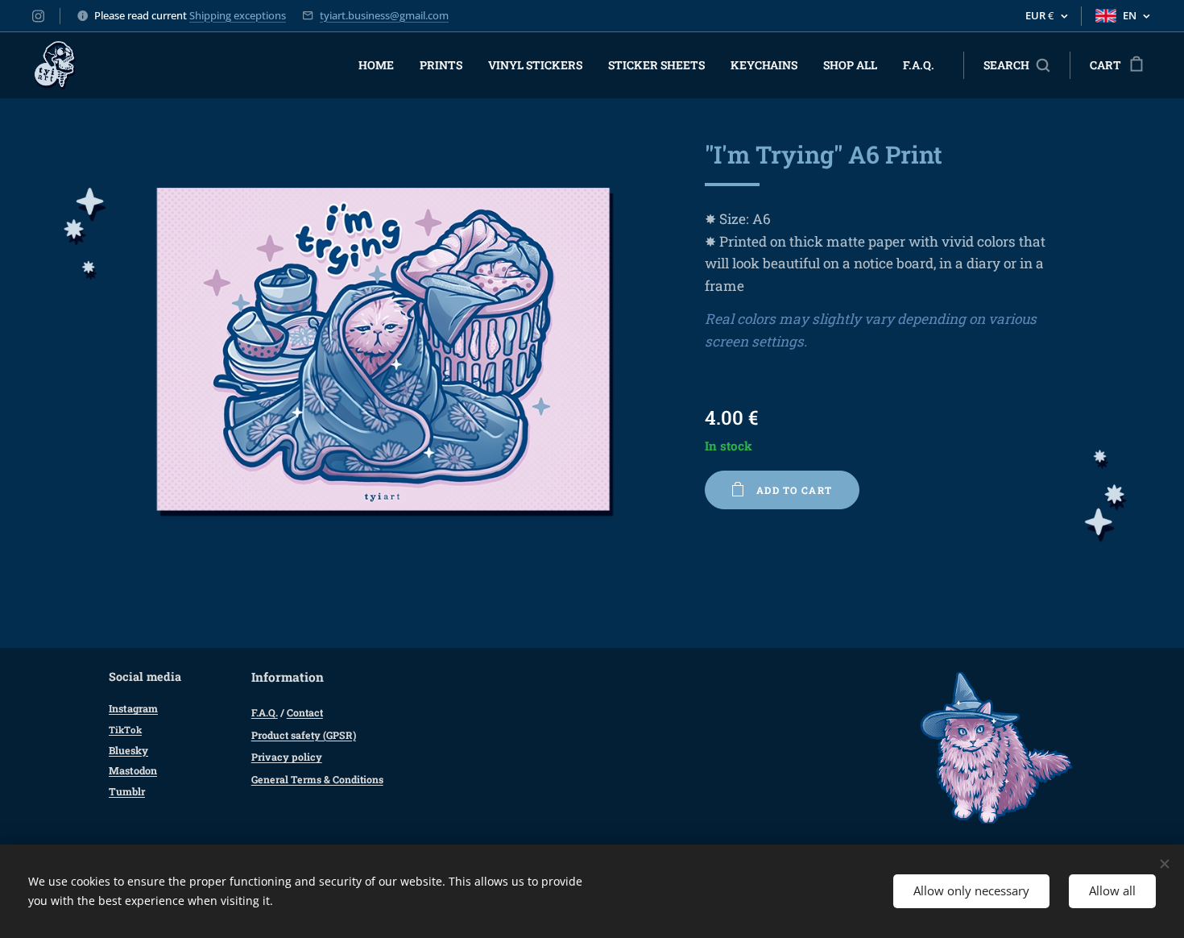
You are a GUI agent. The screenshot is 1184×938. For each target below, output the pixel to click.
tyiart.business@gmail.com (384, 15)
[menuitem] (380, 65)
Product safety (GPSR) (303, 734)
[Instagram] (38, 16)
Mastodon (133, 770)
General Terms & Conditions (317, 779)
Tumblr (127, 791)
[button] (1016, 65)
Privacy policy (286, 756)
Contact (305, 712)
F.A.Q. (264, 712)
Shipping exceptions (237, 15)
